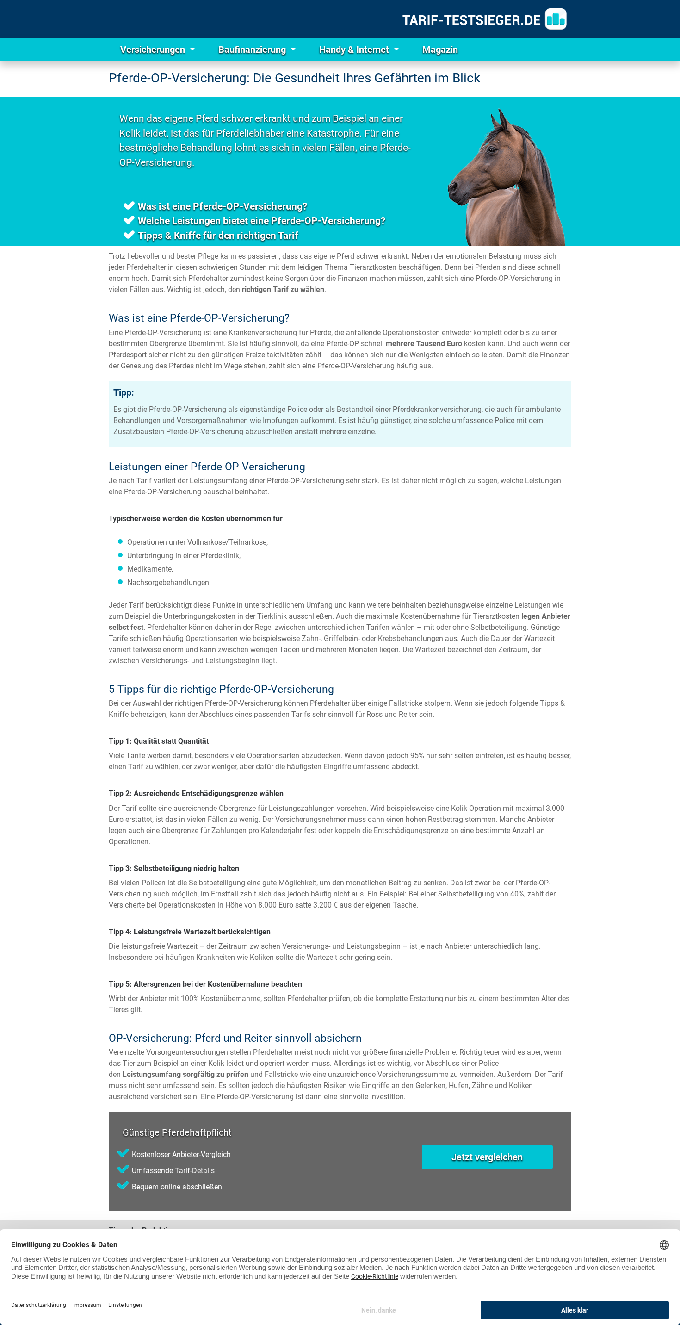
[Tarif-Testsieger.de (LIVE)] (484, 19)
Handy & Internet (355, 49)
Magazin (440, 49)
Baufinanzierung (253, 49)
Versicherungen (153, 49)
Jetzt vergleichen (487, 1157)
